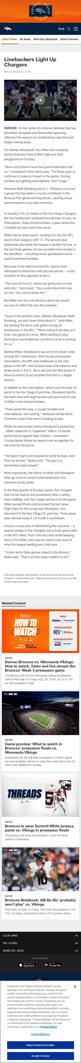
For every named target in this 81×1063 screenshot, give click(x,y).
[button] (40, 100)
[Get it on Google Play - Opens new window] (52, 966)
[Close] (75, 986)
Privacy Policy (48, 1026)
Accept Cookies (40, 1055)
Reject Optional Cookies (41, 1045)
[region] (40, 1022)
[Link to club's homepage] (7, 27)
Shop (61, 28)
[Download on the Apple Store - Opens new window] (27, 965)
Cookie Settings (40, 1034)
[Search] (68, 28)
